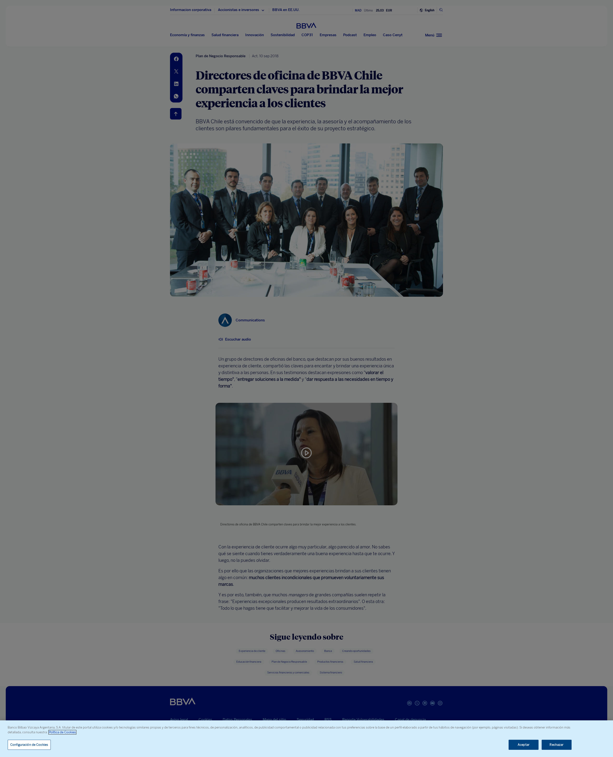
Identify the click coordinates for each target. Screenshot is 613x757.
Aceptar (523, 744)
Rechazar (556, 744)
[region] (306, 738)
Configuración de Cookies (29, 744)
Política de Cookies (62, 732)
